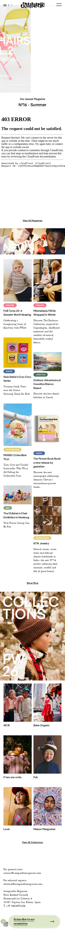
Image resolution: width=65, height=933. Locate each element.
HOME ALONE (32, 75)
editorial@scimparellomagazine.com (22, 883)
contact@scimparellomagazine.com (22, 872)
